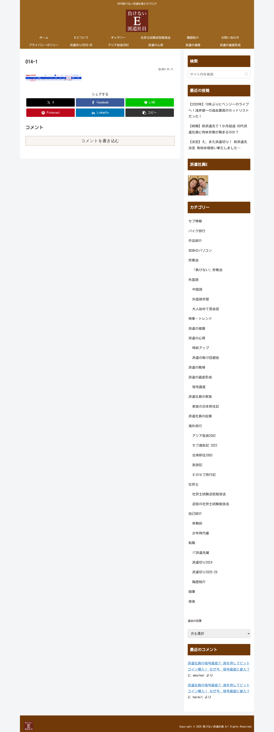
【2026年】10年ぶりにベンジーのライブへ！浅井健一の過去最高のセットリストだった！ (218, 110)
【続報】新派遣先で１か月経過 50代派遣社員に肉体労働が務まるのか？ (217, 129)
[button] (149, 112)
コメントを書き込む (100, 140)
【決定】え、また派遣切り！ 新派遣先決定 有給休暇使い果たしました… (217, 144)
